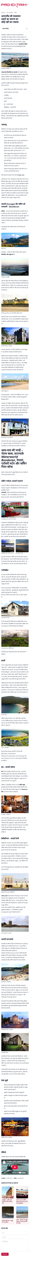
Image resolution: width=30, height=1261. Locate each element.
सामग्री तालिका (5, 28)
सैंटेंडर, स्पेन (21, 175)
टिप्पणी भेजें (5, 1254)
